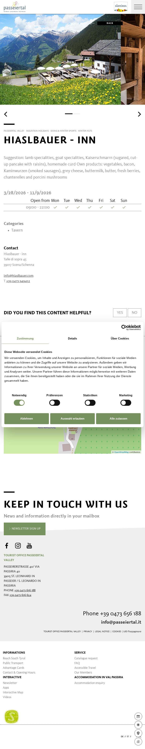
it (128, 737)
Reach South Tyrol (14, 658)
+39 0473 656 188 (24, 590)
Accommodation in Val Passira (98, 677)
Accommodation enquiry (89, 683)
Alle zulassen (118, 418)
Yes (120, 313)
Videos (7, 697)
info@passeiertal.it (121, 622)
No (134, 313)
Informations (14, 652)
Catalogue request (86, 658)
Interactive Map (13, 692)
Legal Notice (102, 631)
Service (80, 652)
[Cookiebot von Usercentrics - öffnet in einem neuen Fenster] (124, 327)
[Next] (139, 114)
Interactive (12, 677)
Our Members (83, 672)
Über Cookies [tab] (120, 338)
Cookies (116, 631)
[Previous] (6, 114)
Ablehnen (26, 418)
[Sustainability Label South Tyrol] (11, 716)
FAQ (77, 663)
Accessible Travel (85, 667)
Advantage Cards (13, 667)
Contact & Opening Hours (19, 672)
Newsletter (10, 683)
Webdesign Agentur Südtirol (8, 737)
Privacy (88, 631)
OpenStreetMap (121, 451)
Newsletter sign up (26, 528)
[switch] (54, 403)
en (133, 737)
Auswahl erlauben (72, 418)
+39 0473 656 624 (20, 595)
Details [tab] (72, 338)
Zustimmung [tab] (25, 338)
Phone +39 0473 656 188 (112, 614)
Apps (6, 687)
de (122, 737)
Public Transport (13, 663)
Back (110, 23)
